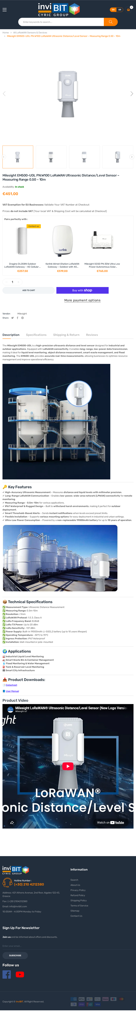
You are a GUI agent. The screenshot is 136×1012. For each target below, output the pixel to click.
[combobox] (61, 22)
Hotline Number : (23, 880)
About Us (75, 885)
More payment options (82, 300)
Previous (3, 156)
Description (10, 335)
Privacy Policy (78, 890)
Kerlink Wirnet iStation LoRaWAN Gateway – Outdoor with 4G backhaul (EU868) (62, 266)
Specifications (36, 335)
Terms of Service (79, 905)
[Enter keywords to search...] (111, 22)
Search (74, 880)
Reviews (92, 335)
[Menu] (6, 9)
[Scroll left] (8, 248)
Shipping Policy (78, 900)
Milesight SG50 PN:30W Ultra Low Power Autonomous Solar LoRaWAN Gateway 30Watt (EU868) (102, 268)
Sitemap (74, 910)
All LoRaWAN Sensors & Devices (30, 32)
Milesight (22, 313)
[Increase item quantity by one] (18, 282)
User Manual (12, 691)
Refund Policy (77, 895)
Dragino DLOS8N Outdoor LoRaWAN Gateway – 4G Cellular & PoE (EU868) (22, 266)
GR (119, 9)
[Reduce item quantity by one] (6, 282)
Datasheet (11, 685)
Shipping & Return (66, 335)
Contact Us (76, 916)
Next (131, 156)
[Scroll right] (128, 248)
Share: (5, 318)
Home (5, 32)
